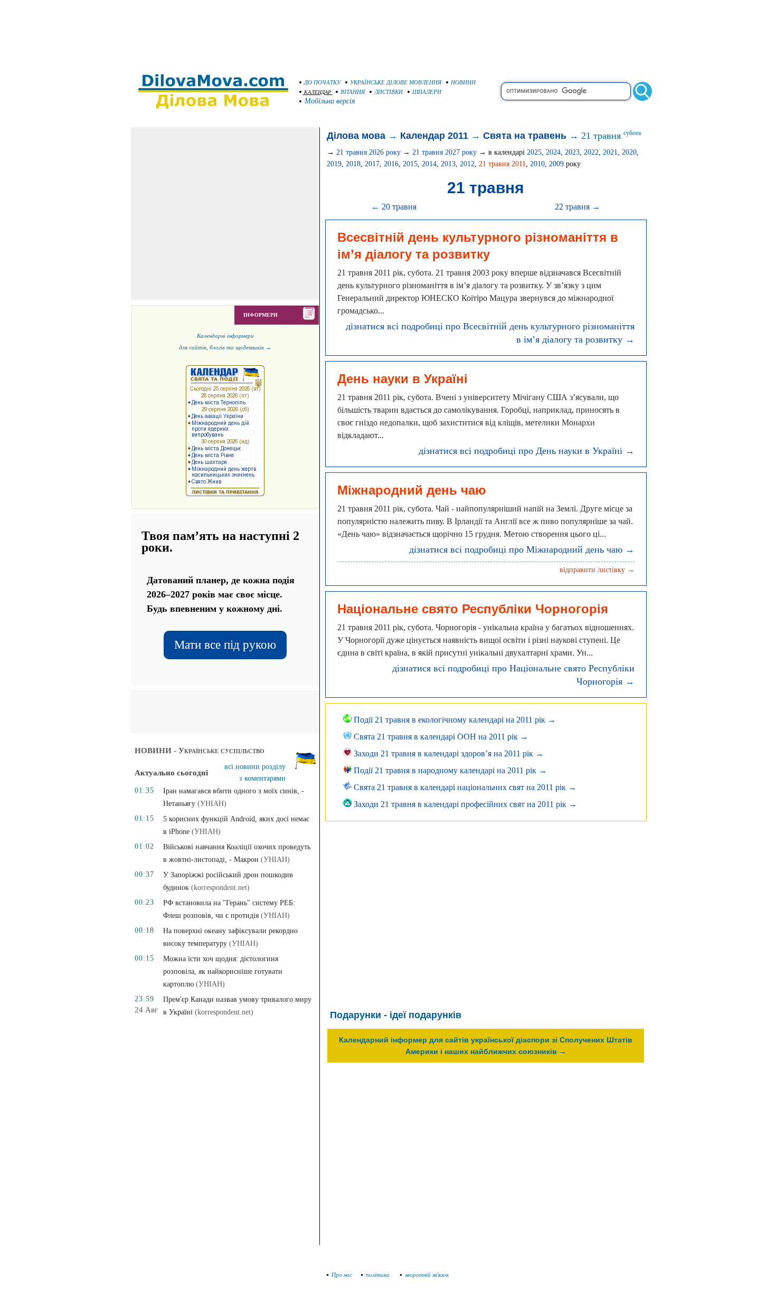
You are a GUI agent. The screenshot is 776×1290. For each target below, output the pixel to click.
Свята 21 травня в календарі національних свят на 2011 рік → (464, 787)
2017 (372, 164)
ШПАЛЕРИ (427, 92)
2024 (553, 152)
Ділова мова (356, 135)
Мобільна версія (329, 101)
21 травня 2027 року (444, 152)
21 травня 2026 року (368, 152)
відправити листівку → (597, 570)
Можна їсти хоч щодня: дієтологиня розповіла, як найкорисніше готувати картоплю (222, 971)
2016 (391, 164)
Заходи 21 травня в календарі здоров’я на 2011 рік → (448, 753)
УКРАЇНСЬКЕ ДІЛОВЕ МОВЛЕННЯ (395, 82)
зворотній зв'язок (426, 1275)
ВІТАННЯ (352, 92)
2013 (448, 164)
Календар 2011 (434, 135)
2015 (410, 164)
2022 (591, 152)
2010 (537, 164)
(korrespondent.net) (220, 887)
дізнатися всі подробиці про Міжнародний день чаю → (522, 549)
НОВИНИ (463, 82)
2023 (572, 152)
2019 (334, 164)
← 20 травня (394, 206)
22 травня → (577, 206)
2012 (467, 164)
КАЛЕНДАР (317, 92)
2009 (556, 164)
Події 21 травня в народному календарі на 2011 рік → (449, 770)
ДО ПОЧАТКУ (322, 82)
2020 (629, 152)
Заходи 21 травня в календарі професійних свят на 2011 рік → (464, 804)
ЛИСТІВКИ (388, 92)
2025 (534, 152)
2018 (353, 164)
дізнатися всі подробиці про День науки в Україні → (527, 450)
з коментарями (262, 778)
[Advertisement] (388, 31)
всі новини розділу (255, 767)
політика (378, 1275)
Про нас (342, 1275)
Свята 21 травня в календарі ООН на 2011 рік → (440, 736)
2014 (429, 164)
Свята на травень (524, 135)
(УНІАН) (211, 804)
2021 (610, 152)
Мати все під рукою (225, 644)
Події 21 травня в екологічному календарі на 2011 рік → (454, 719)
